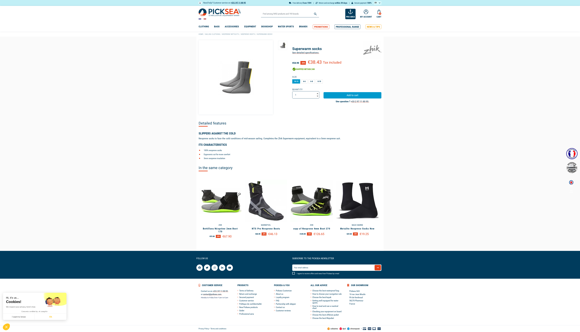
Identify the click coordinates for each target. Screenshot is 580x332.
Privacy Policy (204, 329)
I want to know (19, 317)
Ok (50, 317)
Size (294, 77)
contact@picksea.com (212, 294)
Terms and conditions (218, 329)
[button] (321, 26)
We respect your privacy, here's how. (21, 307)
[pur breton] (572, 168)
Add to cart (352, 95)
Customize (220, 244)
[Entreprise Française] (572, 154)
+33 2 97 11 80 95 (238, 3)
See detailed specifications (305, 52)
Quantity (297, 89)
